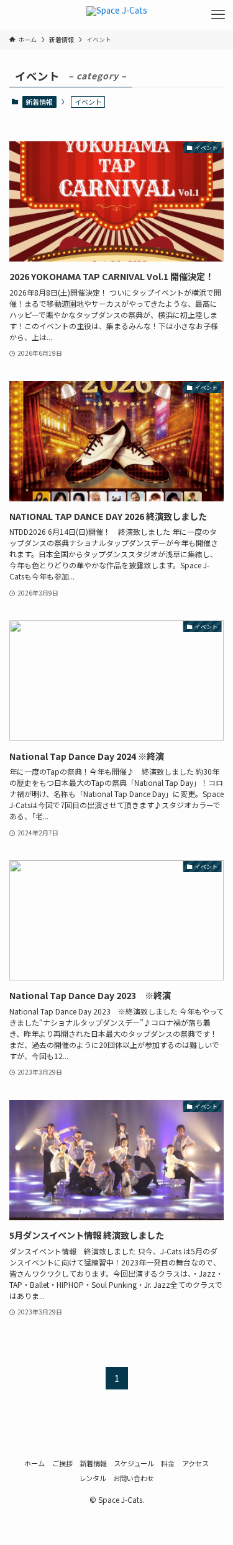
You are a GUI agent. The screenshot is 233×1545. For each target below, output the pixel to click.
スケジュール (134, 1463)
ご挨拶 (62, 1463)
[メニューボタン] (218, 15)
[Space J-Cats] (116, 15)
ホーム (34, 1463)
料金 (168, 1463)
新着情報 (39, 102)
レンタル (92, 1478)
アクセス (195, 1463)
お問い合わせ (133, 1478)
